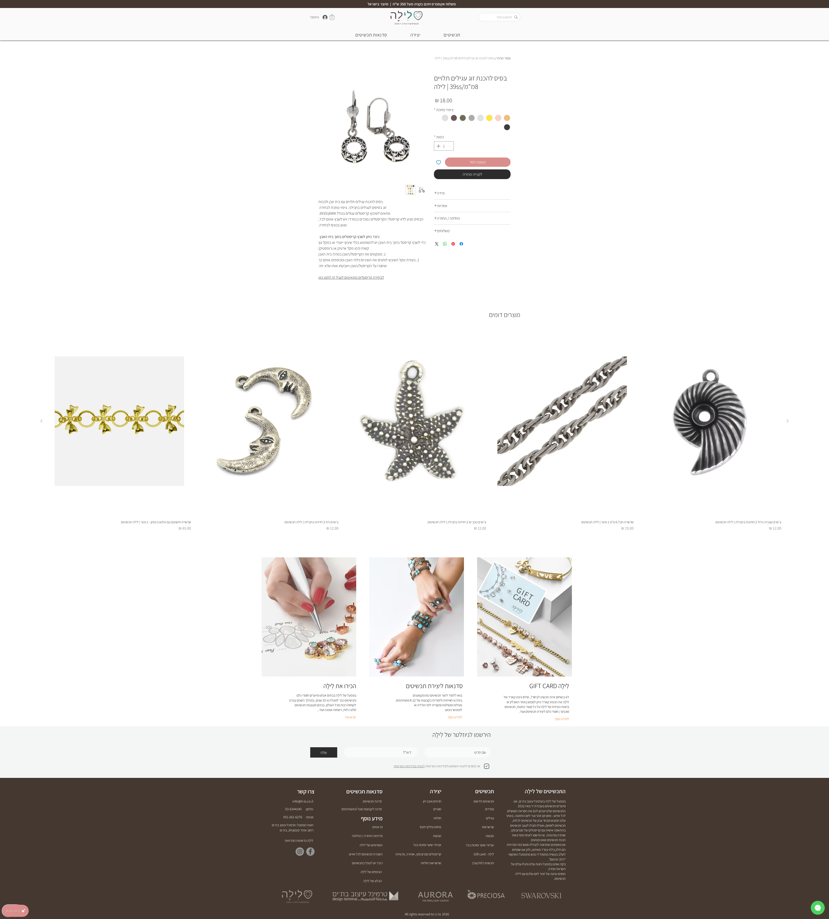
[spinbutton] (443, 146)
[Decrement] (449, 146)
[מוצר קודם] (787, 421)
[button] (371, 34)
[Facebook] (310, 851)
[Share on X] (436, 243)
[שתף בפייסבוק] (461, 243)
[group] (414, 428)
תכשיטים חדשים (484, 801)
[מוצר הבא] (41, 421)
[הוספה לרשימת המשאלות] (438, 162)
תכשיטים (484, 791)
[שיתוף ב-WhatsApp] (445, 243)
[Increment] (438, 146)
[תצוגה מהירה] (709, 421)
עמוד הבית (504, 58)
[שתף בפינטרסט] (453, 243)
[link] (332, 17)
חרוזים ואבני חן (432, 801)
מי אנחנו (377, 827)
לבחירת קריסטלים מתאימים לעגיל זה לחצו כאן (351, 277)
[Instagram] (300, 851)
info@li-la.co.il (303, 801)
